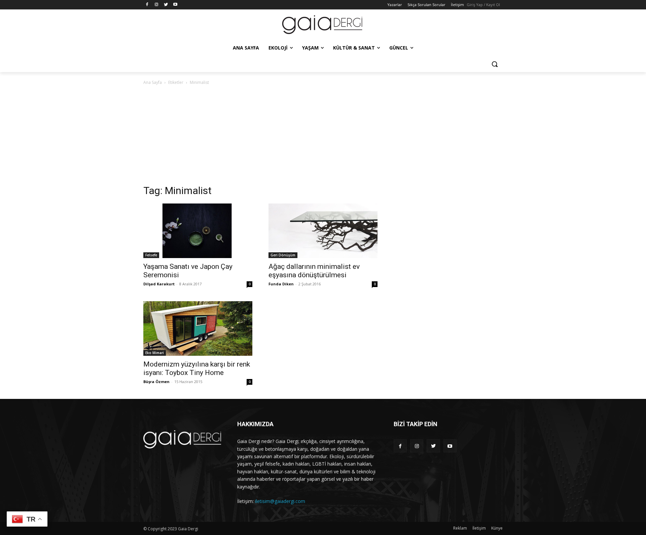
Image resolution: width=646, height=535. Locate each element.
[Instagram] (156, 5)
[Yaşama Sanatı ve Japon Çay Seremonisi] (197, 230)
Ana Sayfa (152, 82)
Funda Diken (281, 283)
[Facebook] (147, 5)
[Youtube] (175, 5)
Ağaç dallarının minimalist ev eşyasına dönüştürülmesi (314, 270)
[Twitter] (166, 5)
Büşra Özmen (156, 381)
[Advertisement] (323, 137)
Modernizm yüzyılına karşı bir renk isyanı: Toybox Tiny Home (196, 368)
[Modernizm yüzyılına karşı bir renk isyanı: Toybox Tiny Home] (197, 328)
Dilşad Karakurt (159, 283)
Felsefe (151, 255)
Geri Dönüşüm (283, 255)
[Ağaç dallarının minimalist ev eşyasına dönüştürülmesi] (323, 230)
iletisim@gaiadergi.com (280, 501)
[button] (495, 64)
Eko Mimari (154, 352)
